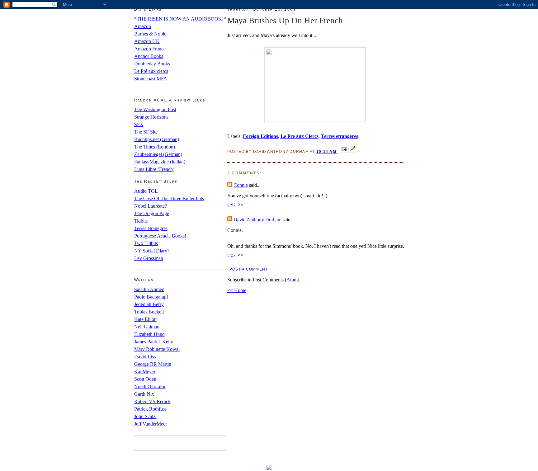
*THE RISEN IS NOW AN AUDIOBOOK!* (180, 18)
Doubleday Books (152, 63)
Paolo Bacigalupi (151, 296)
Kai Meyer (144, 371)
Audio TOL (146, 191)
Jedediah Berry (149, 304)
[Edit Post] (353, 151)
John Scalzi (145, 416)
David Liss (145, 356)
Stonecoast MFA (150, 78)
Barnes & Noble (150, 33)
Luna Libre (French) (154, 169)
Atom (292, 279)
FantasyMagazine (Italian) (159, 161)
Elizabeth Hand (149, 334)
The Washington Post (155, 109)
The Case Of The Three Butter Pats (169, 198)
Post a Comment (248, 269)
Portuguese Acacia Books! (160, 235)
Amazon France (150, 48)
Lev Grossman (148, 258)
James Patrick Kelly (153, 341)
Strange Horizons (151, 117)
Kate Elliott (145, 319)
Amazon (142, 26)
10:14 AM (326, 151)
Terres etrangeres (339, 136)
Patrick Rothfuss (150, 409)
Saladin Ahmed (149, 289)
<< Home (236, 290)
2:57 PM (235, 205)
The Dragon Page (151, 213)
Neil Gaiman (146, 326)
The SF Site (146, 131)
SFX (139, 124)
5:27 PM (235, 255)
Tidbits (141, 221)
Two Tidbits (146, 243)
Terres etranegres (151, 228)
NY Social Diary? (151, 250)
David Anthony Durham (257, 219)
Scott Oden (145, 379)
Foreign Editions (260, 136)
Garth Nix (144, 394)
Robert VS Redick (152, 401)
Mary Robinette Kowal (157, 349)
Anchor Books (148, 56)
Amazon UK (147, 41)
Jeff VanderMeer (150, 423)
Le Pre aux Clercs (300, 136)
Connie (241, 185)
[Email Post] (344, 151)
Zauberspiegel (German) (158, 154)
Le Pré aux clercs (151, 71)
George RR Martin (152, 364)
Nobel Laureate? (150, 206)
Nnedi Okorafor (150, 386)
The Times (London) (154, 146)
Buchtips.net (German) (156, 139)
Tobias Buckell (149, 311)
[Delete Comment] (246, 205)
